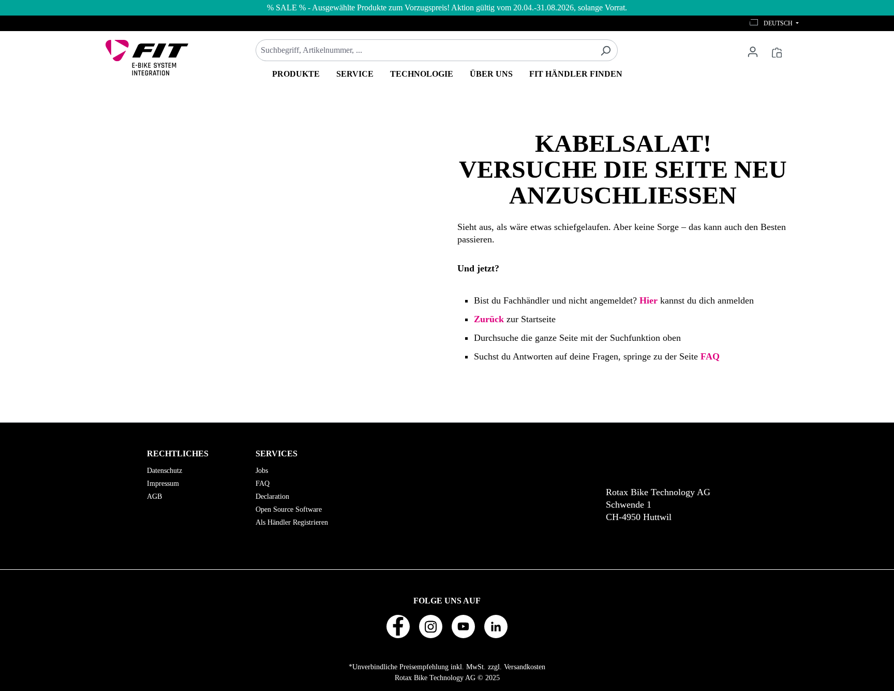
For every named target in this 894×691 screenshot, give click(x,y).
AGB (154, 496)
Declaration (272, 496)
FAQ (263, 483)
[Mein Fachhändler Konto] (752, 51)
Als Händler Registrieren (292, 522)
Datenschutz (164, 470)
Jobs (262, 470)
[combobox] (425, 50)
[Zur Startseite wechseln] (147, 57)
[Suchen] (605, 50)
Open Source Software (289, 509)
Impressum (163, 483)
